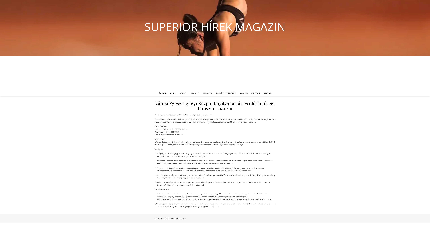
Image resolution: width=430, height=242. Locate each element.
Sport (183, 93)
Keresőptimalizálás (225, 93)
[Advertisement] (215, 73)
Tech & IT (194, 93)
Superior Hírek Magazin (215, 26)
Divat (173, 93)
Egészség (207, 93)
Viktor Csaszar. (181, 218)
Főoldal (162, 93)
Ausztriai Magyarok (250, 93)
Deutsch (268, 93)
